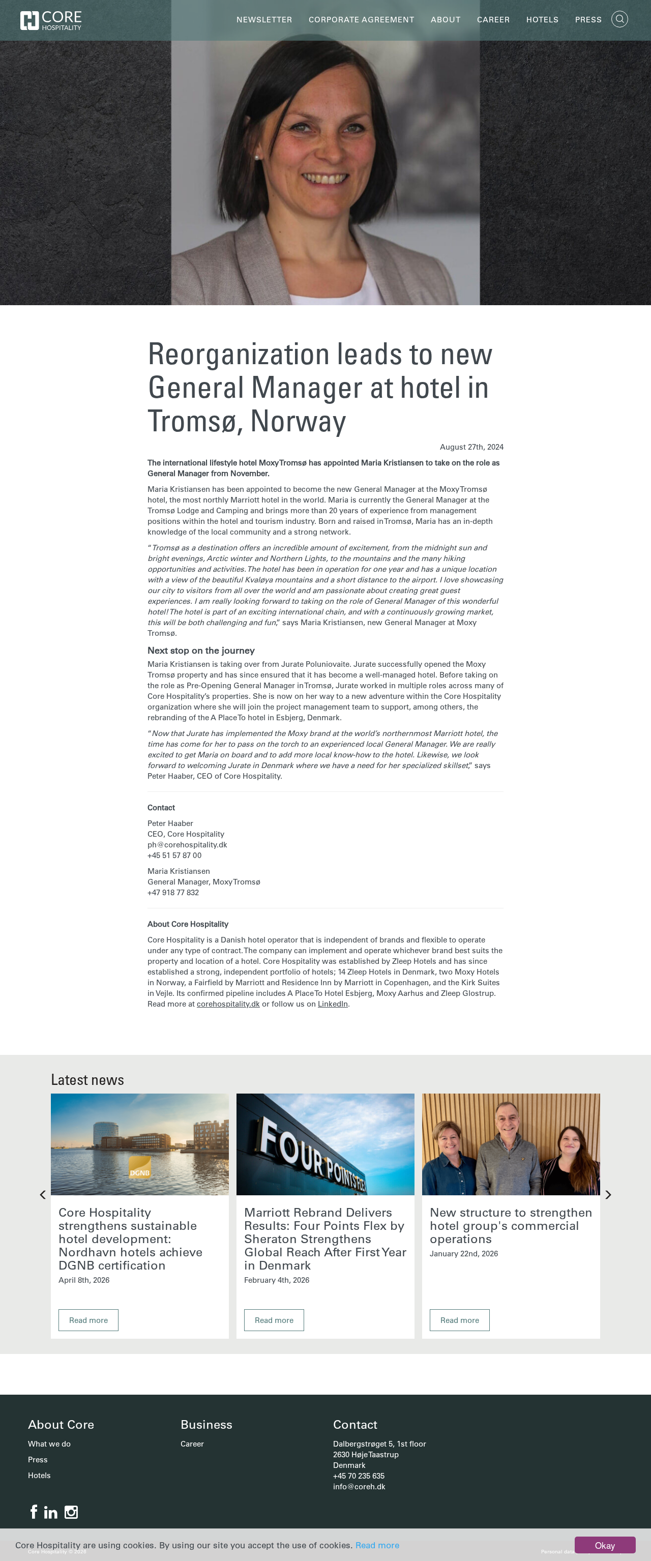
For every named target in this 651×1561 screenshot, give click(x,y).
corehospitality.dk (228, 1004)
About (446, 19)
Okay (605, 1545)
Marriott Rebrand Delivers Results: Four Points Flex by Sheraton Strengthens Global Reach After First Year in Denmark (325, 1238)
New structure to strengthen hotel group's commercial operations (511, 1225)
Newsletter (264, 19)
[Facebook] (34, 1512)
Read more (377, 1545)
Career (493, 19)
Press (588, 19)
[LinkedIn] (50, 1512)
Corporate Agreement (362, 19)
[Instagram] (71, 1512)
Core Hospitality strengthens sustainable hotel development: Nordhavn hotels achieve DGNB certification (130, 1238)
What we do (49, 1444)
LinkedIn (333, 1004)
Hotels (542, 19)
